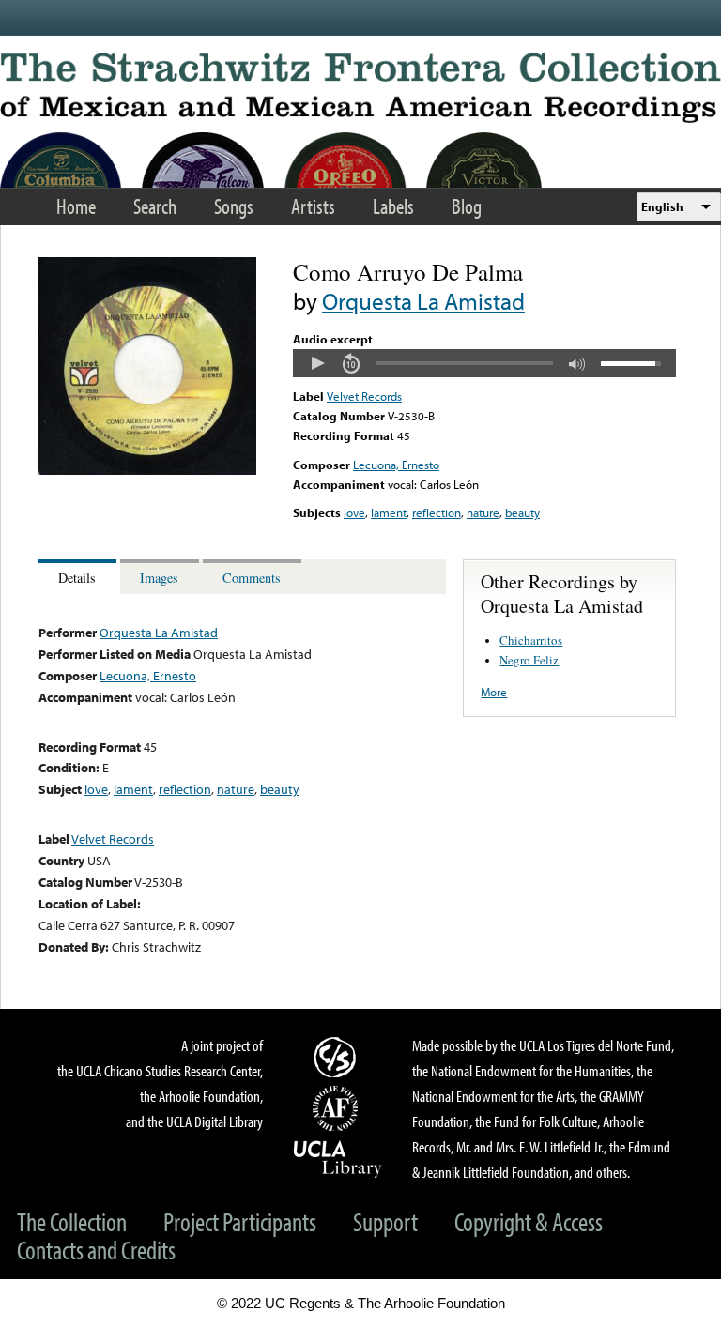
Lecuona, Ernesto (396, 464)
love (354, 512)
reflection (436, 512)
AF (338, 1108)
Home (76, 206)
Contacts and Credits (96, 1249)
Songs (233, 206)
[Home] (360, 88)
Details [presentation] (77, 578)
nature (483, 512)
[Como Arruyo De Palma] (147, 470)
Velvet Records (364, 396)
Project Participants (239, 1221)
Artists (313, 206)
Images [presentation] (159, 578)
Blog (467, 206)
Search (154, 206)
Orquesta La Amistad (423, 300)
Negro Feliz (529, 659)
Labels (393, 206)
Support (385, 1221)
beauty (522, 512)
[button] (317, 363)
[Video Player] (484, 363)
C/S (338, 1056)
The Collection (72, 1221)
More (494, 691)
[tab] (79, 576)
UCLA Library (338, 1158)
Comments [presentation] (251, 578)
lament (389, 512)
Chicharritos (530, 640)
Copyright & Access (528, 1221)
